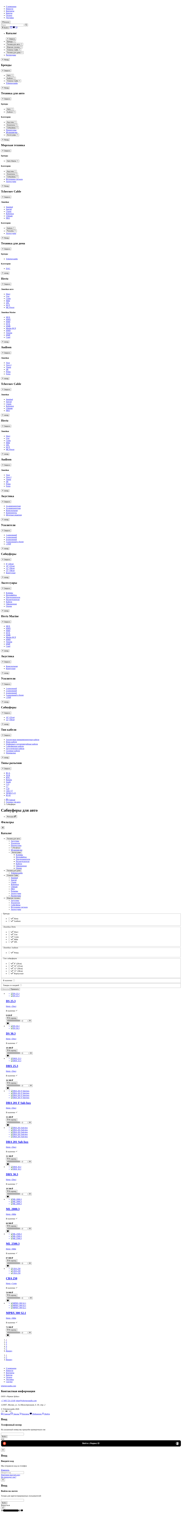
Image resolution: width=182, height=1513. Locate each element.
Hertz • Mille (11, 1214)
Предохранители (13, 597)
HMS (8, 322)
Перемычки (11, 753)
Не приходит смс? (8, 1477)
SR (7, 369)
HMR (8, 326)
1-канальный (11, 535)
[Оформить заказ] (11, 28)
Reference (10, 214)
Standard (9, 207)
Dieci (8, 294)
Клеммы (9, 593)
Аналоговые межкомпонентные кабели (22, 740)
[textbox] (91, 1434)
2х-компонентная (13, 506)
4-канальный (11, 539)
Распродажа (11, 55)
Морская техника (13, 47)
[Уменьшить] (13, 1020)
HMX (8, 319)
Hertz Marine (12, 161)
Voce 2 (8, 365)
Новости (9, 9)
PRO (8, 218)
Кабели (10, 228)
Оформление (11, 604)
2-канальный (11, 537)
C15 (7, 784)
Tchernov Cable (13, 50)
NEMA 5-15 (11, 793)
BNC (8, 777)
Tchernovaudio (12, 83)
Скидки (9, 1382)
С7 (7, 786)
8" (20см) (10, 564)
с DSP (8, 544)
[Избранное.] (8, 1023)
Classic (9, 211)
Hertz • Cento (11, 1283)
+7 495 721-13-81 (8, 1401)
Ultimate (9, 216)
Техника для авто (14, 44)
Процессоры (11, 130)
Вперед (9, 1351)
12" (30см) (10, 568)
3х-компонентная (13, 508)
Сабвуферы (11, 128)
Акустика (10, 122)
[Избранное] (14, 28)
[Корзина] (16, 28)
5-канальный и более (15, 542)
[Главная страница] (2, 1364)
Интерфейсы (11, 595)
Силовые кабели (13, 751)
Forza (8, 374)
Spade (8, 782)
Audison (10, 78)
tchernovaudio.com (8, 1386)
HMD (8, 331)
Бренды (9, 13)
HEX (8, 317)
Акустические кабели (15, 748)
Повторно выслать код (10, 1475)
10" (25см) (10, 566)
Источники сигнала (14, 179)
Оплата (9, 15)
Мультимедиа (11, 132)
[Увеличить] (30, 1020)
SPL (7, 303)
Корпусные (10, 573)
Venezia (9, 333)
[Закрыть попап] (3, 1450)
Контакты (10, 11)
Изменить (5, 1470)
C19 (7, 789)
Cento (8, 298)
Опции (9, 606)
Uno (7, 296)
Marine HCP (11, 328)
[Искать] (26, 25)
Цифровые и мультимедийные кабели (22, 744)
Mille (8, 301)
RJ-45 (8, 795)
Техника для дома (14, 53)
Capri (8, 337)
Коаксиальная (12, 510)
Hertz (9, 75)
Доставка (10, 18)
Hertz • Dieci (11, 1006)
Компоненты (11, 513)
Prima (8, 372)
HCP (8, 305)
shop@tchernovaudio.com (26, 1401)
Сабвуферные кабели (15, 746)
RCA (8, 773)
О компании (11, 6)
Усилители (11, 125)
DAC (8, 268)
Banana (9, 780)
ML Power (10, 307)
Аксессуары (11, 135)
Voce (8, 363)
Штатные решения (14, 515)
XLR (8, 775)
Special (9, 209)
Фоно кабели (11, 742)
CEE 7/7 (9, 791)
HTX (8, 324)
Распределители (13, 599)
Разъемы (10, 231)
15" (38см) (10, 571)
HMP (8, 335)
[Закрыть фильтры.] (3, 827)
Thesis (8, 367)
